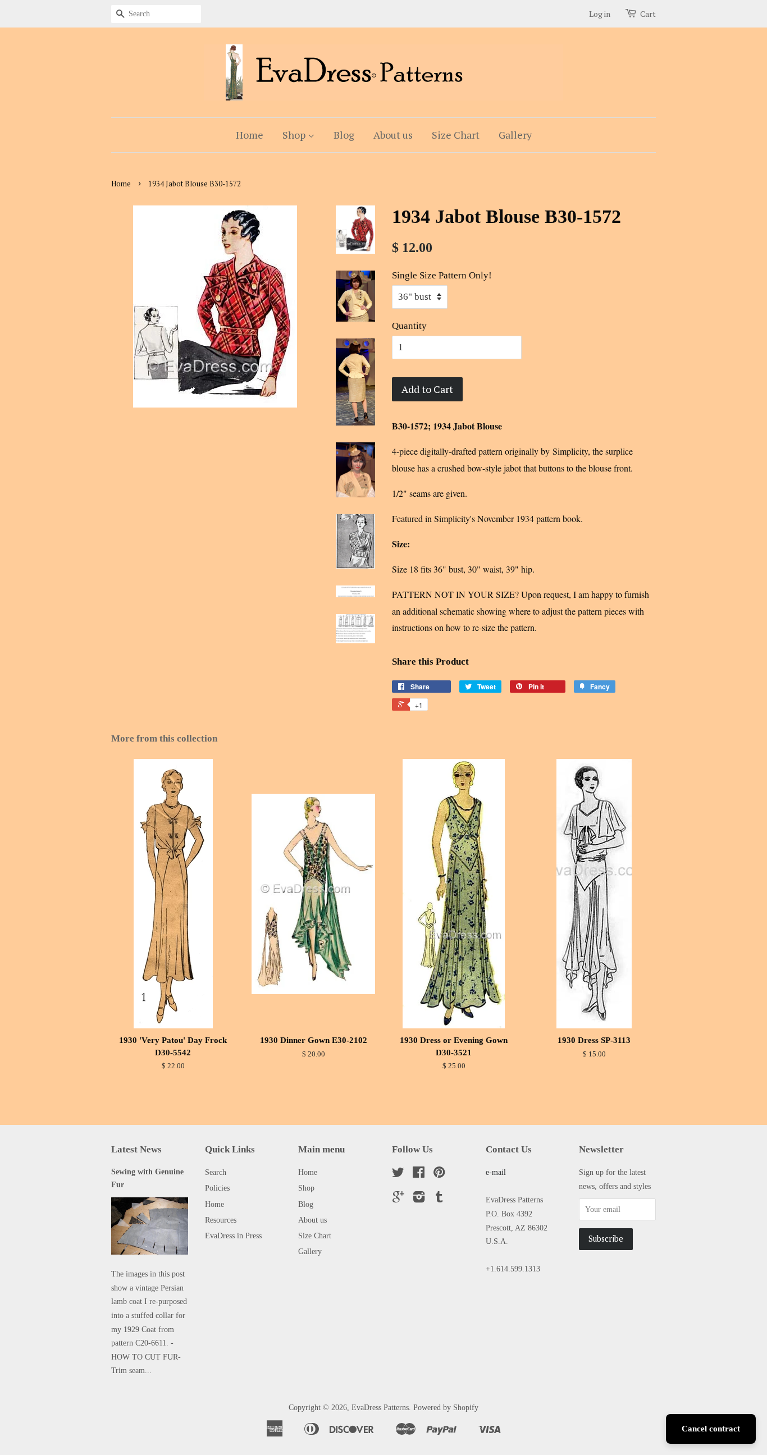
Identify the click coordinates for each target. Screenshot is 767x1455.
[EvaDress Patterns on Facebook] (418, 1174)
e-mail (496, 1172)
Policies (217, 1187)
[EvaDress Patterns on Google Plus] (398, 1199)
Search (215, 1172)
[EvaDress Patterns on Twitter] (398, 1174)
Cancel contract (711, 1428)
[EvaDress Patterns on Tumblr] (439, 1199)
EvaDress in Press (233, 1235)
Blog (344, 134)
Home (249, 134)
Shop (295, 134)
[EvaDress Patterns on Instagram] (419, 1199)
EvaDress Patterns (380, 1407)
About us (393, 134)
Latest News (136, 1149)
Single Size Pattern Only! (442, 275)
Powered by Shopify (445, 1407)
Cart (648, 13)
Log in (599, 13)
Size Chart (456, 134)
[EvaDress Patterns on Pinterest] (439, 1174)
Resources (220, 1219)
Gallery (515, 134)
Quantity (409, 326)
